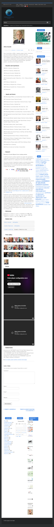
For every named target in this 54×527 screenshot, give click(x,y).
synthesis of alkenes (40, 201)
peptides (46, 185)
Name (5, 386)
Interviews (26, 4)
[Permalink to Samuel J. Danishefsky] (39, 80)
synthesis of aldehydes (43, 193)
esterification (43, 170)
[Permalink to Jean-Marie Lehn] (39, 99)
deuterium (38, 168)
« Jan (17, 436)
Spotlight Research (8, 422)
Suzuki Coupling (8, 229)
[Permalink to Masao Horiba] (39, 147)
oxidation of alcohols (43, 182)
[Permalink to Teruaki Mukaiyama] (39, 89)
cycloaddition (38, 164)
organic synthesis (14, 359)
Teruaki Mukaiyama (46, 89)
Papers (36, 4)
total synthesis (42, 203)
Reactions (40, 4)
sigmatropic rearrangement (41, 190)
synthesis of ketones (41, 202)
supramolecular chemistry (40, 192)
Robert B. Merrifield (10, 409)
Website (5, 397)
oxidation (38, 181)
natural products (45, 173)
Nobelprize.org (9, 192)
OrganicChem (7, 450)
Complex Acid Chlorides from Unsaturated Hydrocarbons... (21, 25)
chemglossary (7, 425)
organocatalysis (39, 177)
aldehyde (38, 159)
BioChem (37, 141)
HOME (17, 4)
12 (19, 430)
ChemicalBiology (7, 443)
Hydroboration (41, 171)
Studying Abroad (7, 423)
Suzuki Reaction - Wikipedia (12, 225)
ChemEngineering (7, 441)
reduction (46, 188)
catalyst (41, 160)
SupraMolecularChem (43, 103)
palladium (39, 185)
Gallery (5, 435)
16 (25, 430)
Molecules (31, 4)
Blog (45, 4)
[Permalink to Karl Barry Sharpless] (39, 61)
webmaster (13, 50)
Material (5, 446)
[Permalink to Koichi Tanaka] (39, 70)
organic (38, 176)
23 (25, 432)
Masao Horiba (45, 146)
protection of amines (46, 186)
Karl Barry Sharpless (46, 61)
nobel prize (44, 175)
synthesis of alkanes (45, 199)
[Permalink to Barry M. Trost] (39, 109)
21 (22, 432)
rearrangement (39, 188)
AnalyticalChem (38, 74)
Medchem (6, 447)
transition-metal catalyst (22, 359)
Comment (6, 370)
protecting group (39, 186)
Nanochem (6, 449)
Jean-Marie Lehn (45, 99)
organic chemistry (44, 176)
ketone (45, 171)
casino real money (28, 203)
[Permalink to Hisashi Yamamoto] (39, 128)
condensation (47, 160)
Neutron (37, 174)
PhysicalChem (7, 432)
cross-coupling (7, 359)
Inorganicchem (7, 444)
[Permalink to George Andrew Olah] (39, 118)
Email (5, 391)
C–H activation (41, 164)
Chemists (21, 4)
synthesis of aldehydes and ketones (41, 197)
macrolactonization (39, 173)
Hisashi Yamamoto (46, 127)
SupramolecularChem (8, 452)
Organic (21, 50)
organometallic (41, 179)
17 (16, 432)
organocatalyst (46, 177)
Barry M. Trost (45, 108)
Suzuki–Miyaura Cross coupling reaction (20, 190)
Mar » (20, 436)
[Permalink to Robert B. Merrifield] (39, 137)
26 (19, 434)
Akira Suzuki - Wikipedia (11, 222)
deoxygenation (43, 167)
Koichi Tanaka (45, 70)
